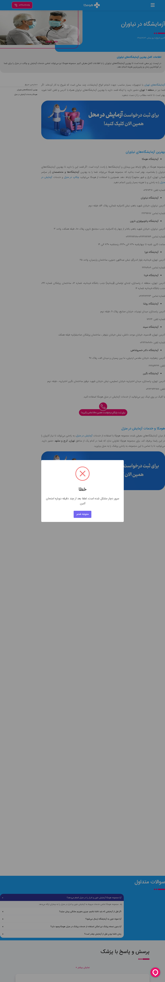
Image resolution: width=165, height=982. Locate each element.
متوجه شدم (83, 514)
